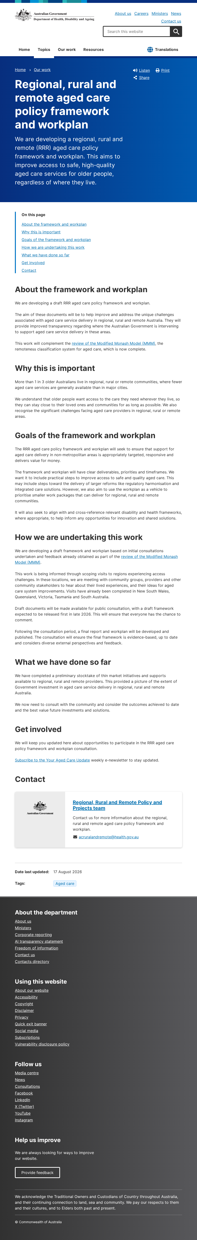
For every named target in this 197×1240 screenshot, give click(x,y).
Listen (144, 70)
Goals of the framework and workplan (56, 239)
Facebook (24, 1093)
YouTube (23, 1113)
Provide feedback (37, 1172)
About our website (32, 990)
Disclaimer (24, 1010)
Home (24, 49)
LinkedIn (22, 1099)
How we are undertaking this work (53, 247)
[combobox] (137, 31)
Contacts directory (32, 961)
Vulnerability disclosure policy (42, 1044)
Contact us (171, 21)
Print (165, 70)
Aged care (64, 883)
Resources (93, 49)
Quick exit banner (31, 1024)
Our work (67, 49)
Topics (44, 49)
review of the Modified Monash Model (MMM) (113, 343)
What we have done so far (45, 255)
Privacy (21, 1017)
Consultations (27, 1086)
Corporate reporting (33, 934)
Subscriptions (27, 1037)
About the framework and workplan (54, 224)
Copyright (24, 1003)
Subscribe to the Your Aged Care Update (52, 760)
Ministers (160, 13)
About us (123, 13)
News (176, 13)
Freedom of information (36, 948)
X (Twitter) (24, 1106)
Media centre (27, 1073)
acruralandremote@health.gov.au (109, 837)
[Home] (54, 15)
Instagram (24, 1120)
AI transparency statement (39, 941)
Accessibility (26, 997)
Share (144, 77)
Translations (166, 49)
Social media (26, 1030)
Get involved (33, 262)
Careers (141, 13)
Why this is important (41, 232)
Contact (29, 270)
